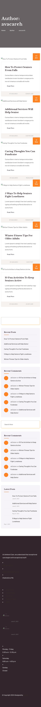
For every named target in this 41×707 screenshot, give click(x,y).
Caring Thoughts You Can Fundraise (16, 349)
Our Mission (29, 136)
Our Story (29, 262)
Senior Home (29, 220)
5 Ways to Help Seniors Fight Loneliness (17, 354)
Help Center (10, 590)
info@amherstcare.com (10, 572)
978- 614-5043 (7, 565)
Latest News (10, 593)
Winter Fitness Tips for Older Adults (16, 359)
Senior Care (29, 93)
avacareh (14, 93)
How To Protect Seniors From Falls (16, 339)
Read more (10, 86)
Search (35, 321)
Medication (29, 178)
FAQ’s (8, 602)
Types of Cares (11, 599)
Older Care (29, 304)
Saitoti (25, 695)
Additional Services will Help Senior (16, 344)
